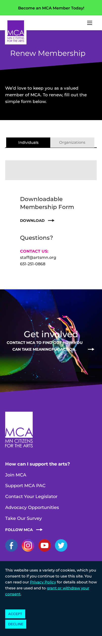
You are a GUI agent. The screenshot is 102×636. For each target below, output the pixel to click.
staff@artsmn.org (38, 257)
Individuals (28, 142)
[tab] (28, 142)
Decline (15, 624)
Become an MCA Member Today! (51, 8)
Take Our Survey (23, 518)
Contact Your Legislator (31, 496)
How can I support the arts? (37, 464)
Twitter (61, 545)
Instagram (28, 545)
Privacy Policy (43, 582)
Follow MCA (19, 529)
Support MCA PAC (25, 485)
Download (32, 220)
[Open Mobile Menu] (89, 22)
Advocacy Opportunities (32, 507)
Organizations (72, 142)
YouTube (44, 545)
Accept (15, 614)
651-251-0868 (32, 264)
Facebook (11, 545)
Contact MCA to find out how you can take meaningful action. (45, 345)
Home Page (15, 31)
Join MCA (15, 475)
